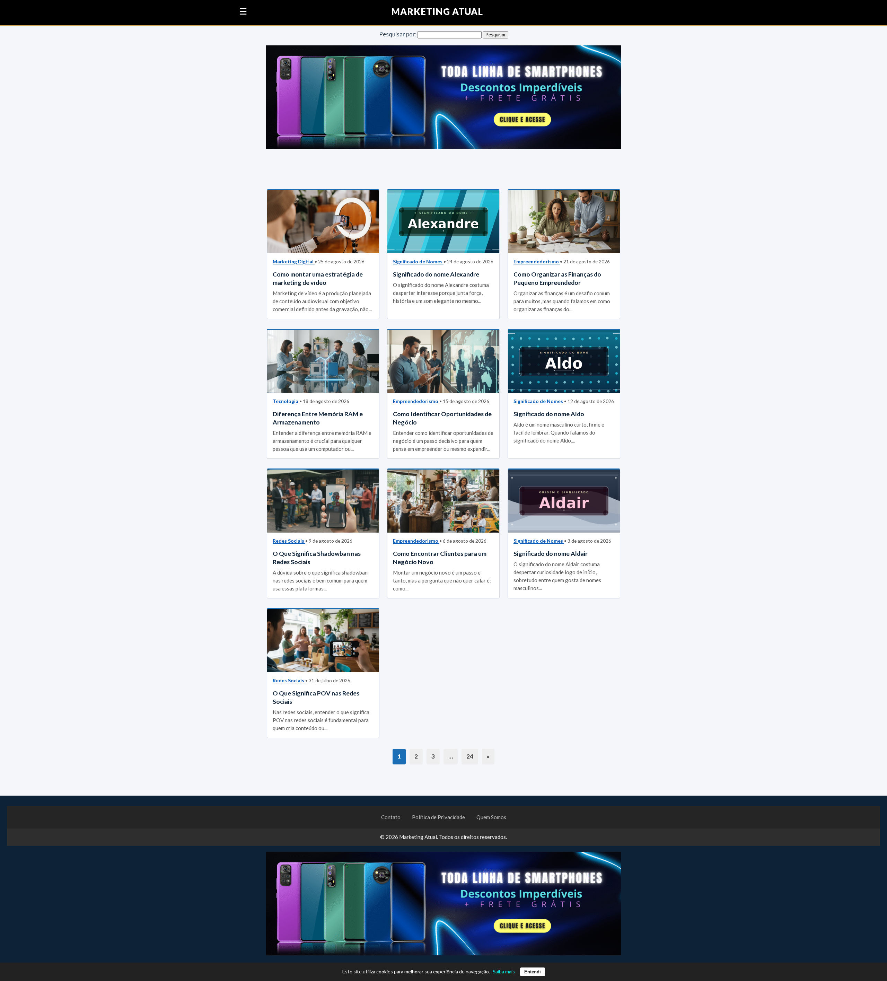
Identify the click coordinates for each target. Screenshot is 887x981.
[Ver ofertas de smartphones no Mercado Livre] (443, 98)
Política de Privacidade (438, 817)
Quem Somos (491, 817)
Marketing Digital (294, 261)
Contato (391, 817)
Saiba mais (504, 971)
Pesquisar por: (397, 34)
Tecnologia (286, 401)
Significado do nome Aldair (550, 553)
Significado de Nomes (418, 261)
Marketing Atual (437, 11)
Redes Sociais (289, 541)
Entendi (532, 971)
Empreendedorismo (536, 261)
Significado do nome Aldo (548, 414)
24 (469, 756)
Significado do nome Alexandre (436, 274)
